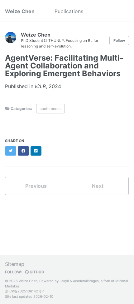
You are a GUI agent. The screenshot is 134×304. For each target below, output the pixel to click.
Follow (119, 40)
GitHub (36, 272)
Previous (36, 186)
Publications (69, 11)
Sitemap (14, 264)
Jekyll (64, 281)
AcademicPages (86, 281)
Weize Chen (20, 11)
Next (97, 186)
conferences (50, 108)
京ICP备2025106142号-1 (25, 291)
